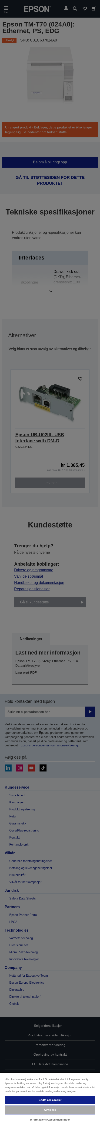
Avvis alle (50, 1109)
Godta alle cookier (50, 1100)
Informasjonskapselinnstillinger (50, 1119)
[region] (50, 1098)
